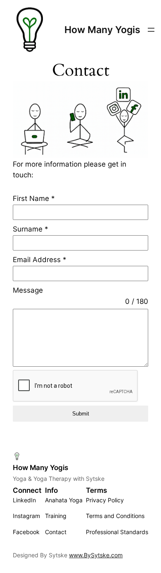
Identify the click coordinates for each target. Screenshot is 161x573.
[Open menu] (151, 30)
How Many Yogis (102, 29)
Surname (30, 229)
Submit (80, 414)
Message (28, 290)
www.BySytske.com (96, 555)
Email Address (39, 259)
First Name (34, 198)
